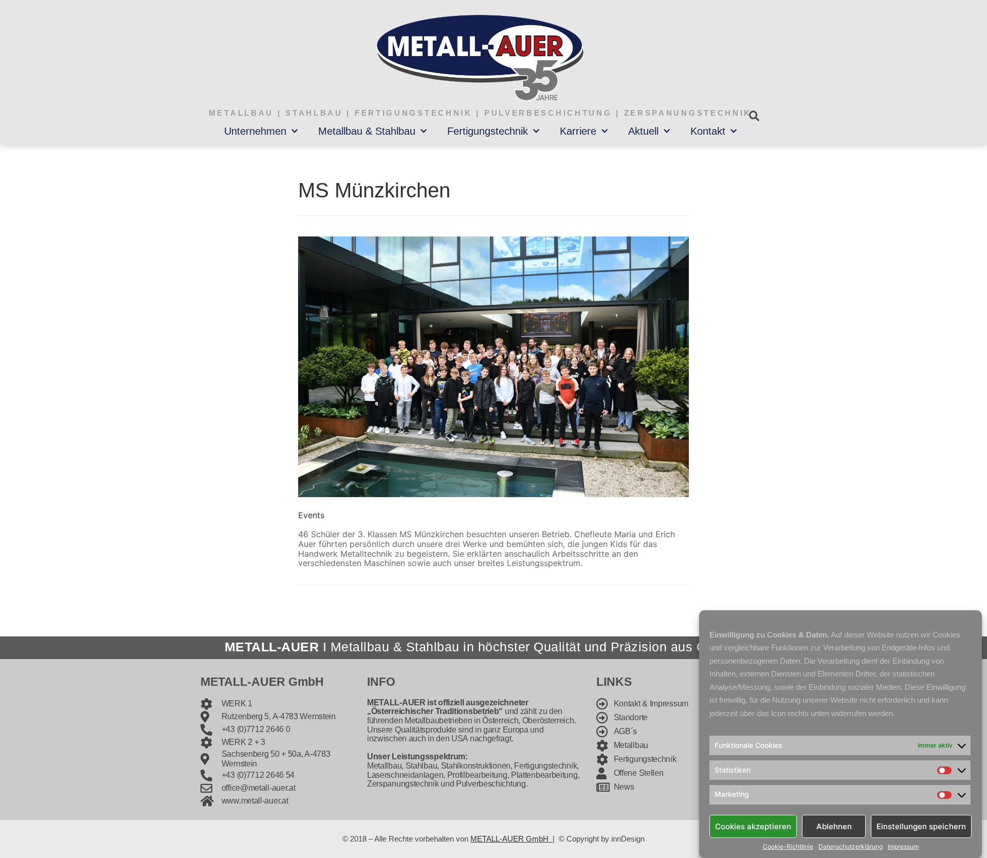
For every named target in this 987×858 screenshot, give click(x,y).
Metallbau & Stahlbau (366, 131)
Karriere (578, 131)
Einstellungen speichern (921, 826)
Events (311, 515)
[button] (753, 115)
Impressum (903, 846)
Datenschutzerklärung (850, 846)
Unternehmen (255, 131)
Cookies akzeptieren (753, 826)
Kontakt (707, 131)
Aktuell (643, 131)
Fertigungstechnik (487, 131)
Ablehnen (834, 826)
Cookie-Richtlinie (788, 846)
